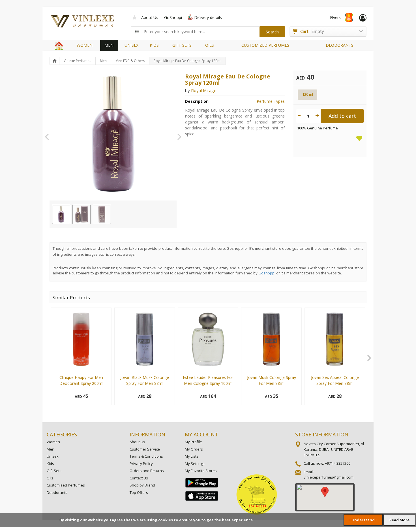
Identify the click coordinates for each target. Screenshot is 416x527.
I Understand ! (363, 519)
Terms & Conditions (146, 456)
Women (53, 441)
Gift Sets (54, 470)
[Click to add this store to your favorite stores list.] (134, 17)
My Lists (191, 456)
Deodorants (57, 492)
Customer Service (145, 449)
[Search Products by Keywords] (137, 32)
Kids (50, 463)
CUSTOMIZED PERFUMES (265, 45)
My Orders (194, 449)
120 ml (307, 94)
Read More (399, 519)
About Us (149, 17)
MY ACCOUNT (201, 434)
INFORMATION (147, 434)
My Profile (193, 441)
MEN (108, 45)
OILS (209, 45)
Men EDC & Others (130, 60)
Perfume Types (271, 101)
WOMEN (85, 45)
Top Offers (139, 492)
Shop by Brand (142, 485)
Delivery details (208, 17)
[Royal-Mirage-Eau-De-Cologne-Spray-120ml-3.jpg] (101, 214)
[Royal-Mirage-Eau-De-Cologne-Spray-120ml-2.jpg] (81, 214)
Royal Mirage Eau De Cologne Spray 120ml (187, 60)
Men (103, 60)
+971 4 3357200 (337, 463)
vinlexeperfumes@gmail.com (328, 477)
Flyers (335, 17)
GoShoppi (173, 17)
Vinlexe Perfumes (77, 60)
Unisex (53, 456)
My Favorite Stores (201, 470)
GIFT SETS (182, 45)
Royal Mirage (203, 90)
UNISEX (131, 45)
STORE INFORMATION (321, 434)
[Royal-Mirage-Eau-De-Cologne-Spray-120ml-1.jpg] (61, 214)
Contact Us (139, 478)
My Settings (195, 463)
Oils (50, 478)
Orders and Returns (147, 470)
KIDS (154, 45)
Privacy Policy (141, 463)
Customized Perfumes (66, 485)
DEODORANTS (339, 45)
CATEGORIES (62, 434)
